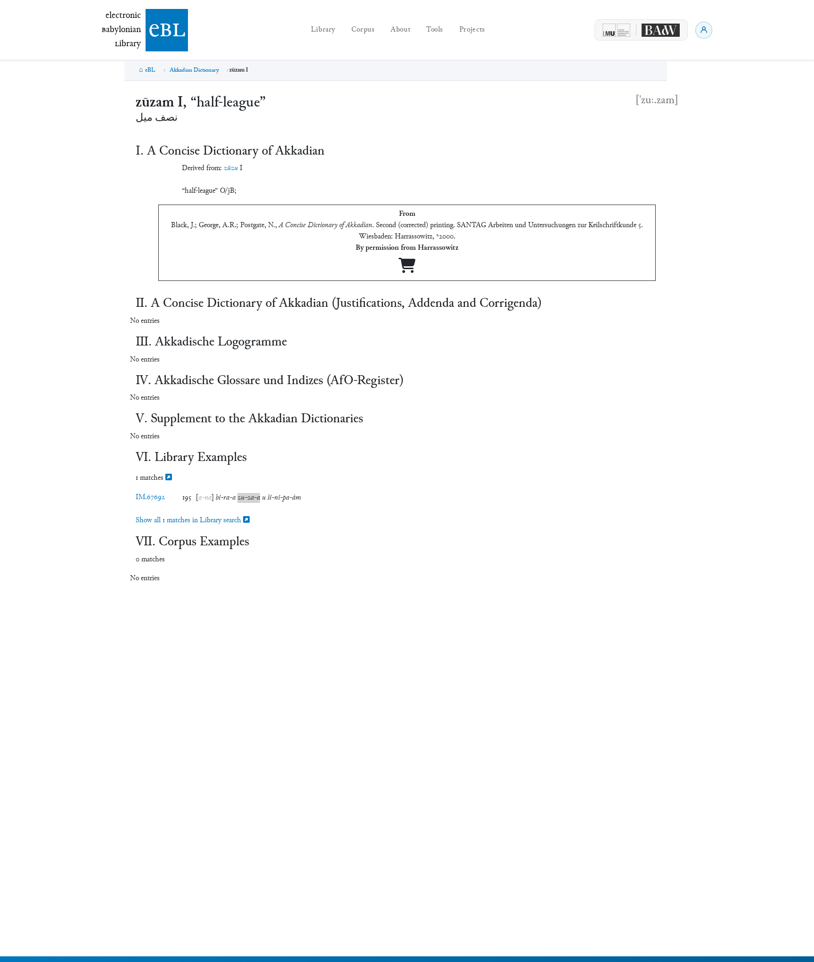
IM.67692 (150, 497)
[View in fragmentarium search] (168, 478)
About (400, 30)
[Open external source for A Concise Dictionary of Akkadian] (407, 269)
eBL (150, 70)
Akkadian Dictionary (194, 70)
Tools (434, 30)
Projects (472, 30)
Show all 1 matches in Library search (189, 521)
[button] (204, 498)
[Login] (703, 30)
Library (323, 30)
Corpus (363, 30)
